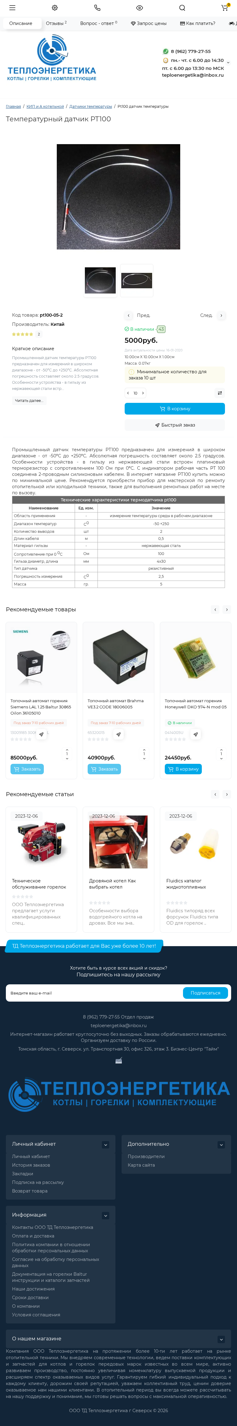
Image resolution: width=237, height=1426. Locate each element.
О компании (26, 1306)
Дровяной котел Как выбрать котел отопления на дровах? (114, 887)
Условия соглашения (36, 1315)
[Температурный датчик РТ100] (136, 280)
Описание (20, 23)
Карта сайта (141, 1165)
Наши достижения (33, 1289)
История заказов (31, 1165)
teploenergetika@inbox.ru (119, 1025)
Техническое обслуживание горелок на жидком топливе (39, 887)
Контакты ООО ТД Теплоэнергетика (52, 1227)
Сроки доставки (30, 1297)
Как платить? (200, 23)
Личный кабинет (31, 1156)
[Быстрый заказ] (41, 734)
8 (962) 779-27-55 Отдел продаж (118, 1017)
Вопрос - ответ (98, 23)
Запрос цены (151, 23)
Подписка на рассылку (38, 1182)
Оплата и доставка (33, 1236)
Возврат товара (30, 1191)
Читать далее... (29, 400)
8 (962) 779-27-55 (190, 51)
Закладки (22, 1174)
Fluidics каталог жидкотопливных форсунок (186, 887)
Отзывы (56, 23)
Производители (146, 1156)
